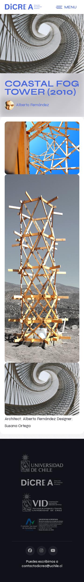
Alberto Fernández (32, 104)
